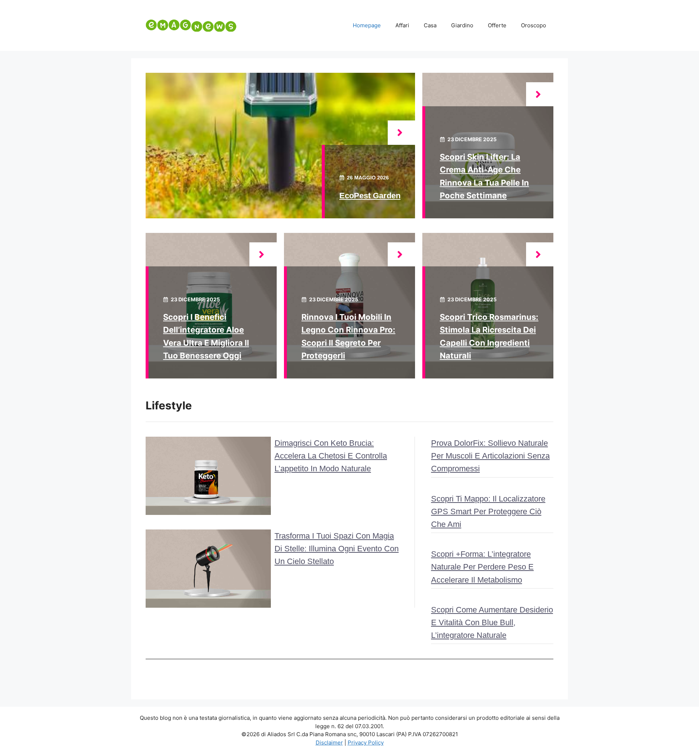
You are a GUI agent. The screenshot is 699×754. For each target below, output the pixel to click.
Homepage (367, 25)
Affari (402, 25)
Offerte (497, 25)
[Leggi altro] (401, 132)
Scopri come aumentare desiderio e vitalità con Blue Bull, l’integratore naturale (492, 622)
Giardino (462, 25)
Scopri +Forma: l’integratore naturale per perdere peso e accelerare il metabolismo (482, 566)
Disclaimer (329, 742)
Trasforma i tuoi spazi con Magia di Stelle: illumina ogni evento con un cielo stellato (337, 548)
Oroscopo (533, 25)
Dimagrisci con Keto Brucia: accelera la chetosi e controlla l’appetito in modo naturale (331, 455)
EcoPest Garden (369, 195)
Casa (430, 25)
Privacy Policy (366, 742)
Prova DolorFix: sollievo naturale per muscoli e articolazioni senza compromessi (490, 455)
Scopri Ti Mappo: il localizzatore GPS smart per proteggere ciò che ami (488, 511)
